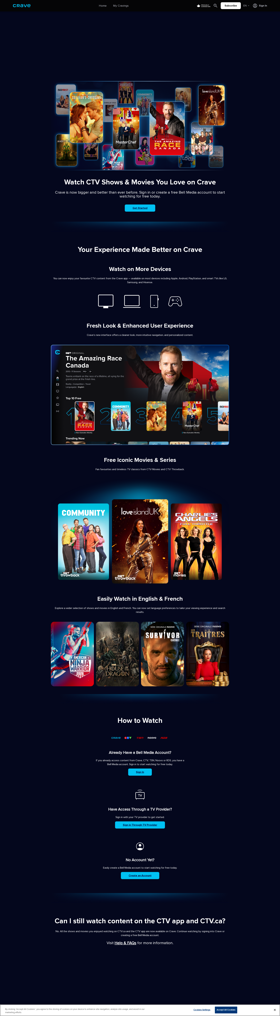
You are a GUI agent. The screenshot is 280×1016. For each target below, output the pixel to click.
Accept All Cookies (226, 1010)
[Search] (215, 5)
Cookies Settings (201, 1010)
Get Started (140, 208)
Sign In (140, 772)
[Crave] (21, 5)
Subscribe (231, 5)
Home (103, 5)
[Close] (274, 1009)
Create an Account (140, 875)
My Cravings (121, 5)
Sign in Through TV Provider (140, 825)
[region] (140, 1010)
